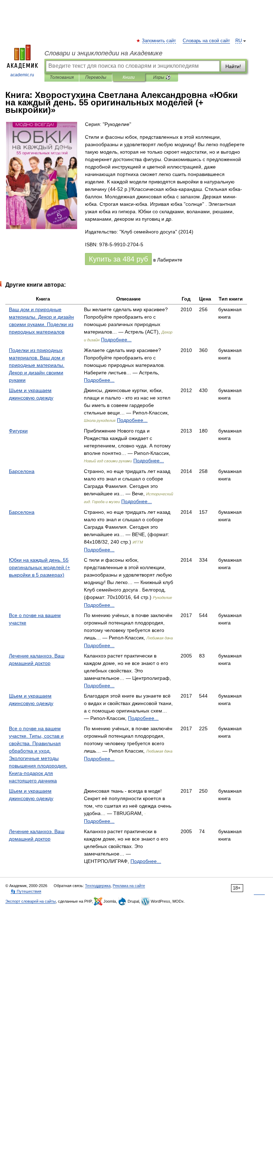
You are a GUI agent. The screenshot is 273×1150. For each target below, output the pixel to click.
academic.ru (22, 74)
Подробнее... (116, 339)
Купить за (118, 259)
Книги (129, 77)
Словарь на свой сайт (206, 40)
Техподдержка (98, 886)
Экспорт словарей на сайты (30, 901)
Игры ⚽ (162, 77)
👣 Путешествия (26, 891)
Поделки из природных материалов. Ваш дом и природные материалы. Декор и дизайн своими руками (37, 365)
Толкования (62, 77)
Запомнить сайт (159, 40)
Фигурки (18, 431)
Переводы (95, 77)
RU (238, 40)
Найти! (233, 66)
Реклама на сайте (129, 886)
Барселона (21, 471)
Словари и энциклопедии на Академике (103, 53)
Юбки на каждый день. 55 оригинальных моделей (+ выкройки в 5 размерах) (39, 567)
